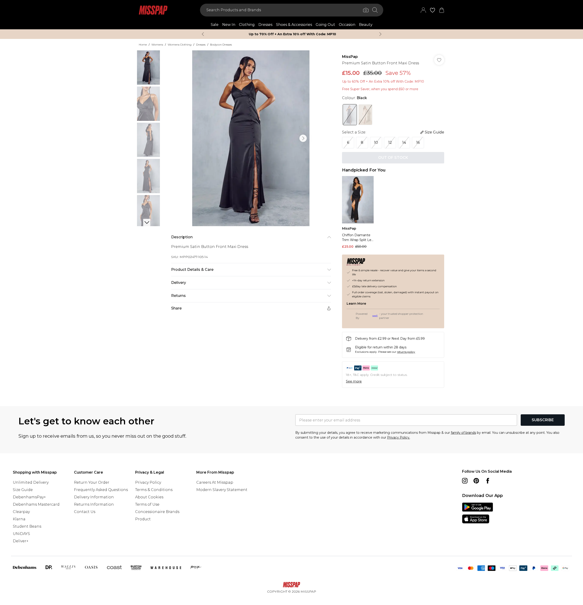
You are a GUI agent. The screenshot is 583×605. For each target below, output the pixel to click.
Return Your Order (91, 482)
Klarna (19, 519)
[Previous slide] (203, 34)
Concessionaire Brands (157, 512)
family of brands (463, 433)
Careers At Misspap (214, 482)
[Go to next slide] (303, 138)
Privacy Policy (148, 482)
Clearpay (21, 512)
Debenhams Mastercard (36, 504)
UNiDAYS (21, 534)
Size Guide (23, 490)
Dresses (200, 44)
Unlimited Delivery (31, 482)
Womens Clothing (180, 44)
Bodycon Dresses (221, 44)
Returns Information (94, 504)
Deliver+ (20, 541)
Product (143, 519)
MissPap (350, 56)
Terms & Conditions (153, 490)
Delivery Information (94, 497)
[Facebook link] (487, 480)
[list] (250, 138)
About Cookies (149, 497)
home (143, 44)
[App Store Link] (477, 513)
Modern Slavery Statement (221, 490)
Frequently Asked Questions (101, 490)
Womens (157, 44)
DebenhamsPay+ (29, 497)
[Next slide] (380, 34)
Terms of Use (147, 504)
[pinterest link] (476, 480)
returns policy (406, 351)
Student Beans (27, 526)
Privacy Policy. (398, 437)
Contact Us (84, 512)
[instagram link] (465, 480)
